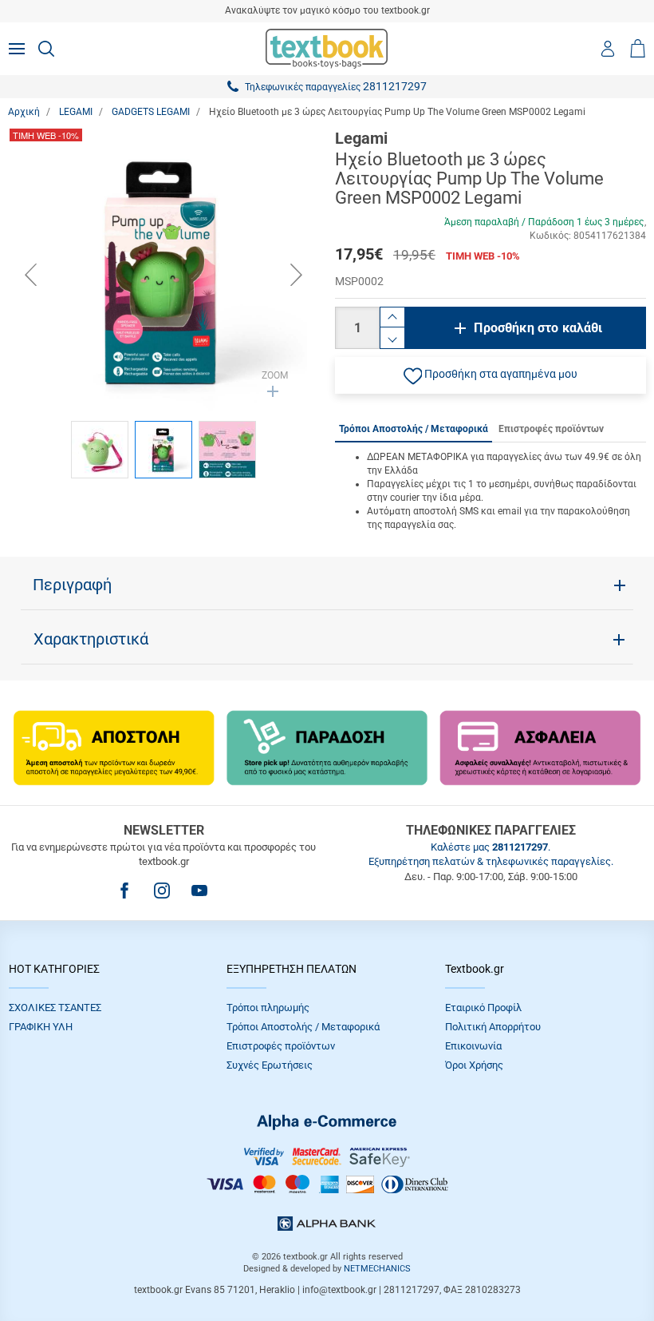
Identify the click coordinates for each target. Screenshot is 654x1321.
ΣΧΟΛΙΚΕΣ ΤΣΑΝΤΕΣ (55, 1008)
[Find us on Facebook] (124, 890)
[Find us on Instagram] (162, 890)
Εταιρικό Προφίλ (483, 1008)
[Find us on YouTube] (199, 890)
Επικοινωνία (473, 1046)
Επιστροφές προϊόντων (281, 1046)
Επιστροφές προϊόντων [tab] (551, 428)
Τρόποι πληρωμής (268, 1008)
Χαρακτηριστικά (90, 639)
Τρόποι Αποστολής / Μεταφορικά (303, 1027)
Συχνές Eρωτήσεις (270, 1065)
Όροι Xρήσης (474, 1065)
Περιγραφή (72, 584)
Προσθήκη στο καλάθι (538, 327)
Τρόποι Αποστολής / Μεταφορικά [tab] (413, 428)
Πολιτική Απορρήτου (493, 1027)
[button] (490, 375)
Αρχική (24, 111)
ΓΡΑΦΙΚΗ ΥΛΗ (41, 1027)
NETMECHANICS (377, 1268)
